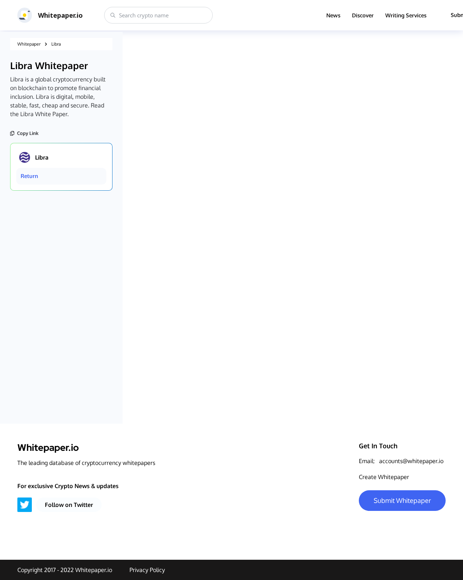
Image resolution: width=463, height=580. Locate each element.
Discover (363, 15)
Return (29, 176)
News (333, 15)
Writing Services (405, 15)
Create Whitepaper (384, 476)
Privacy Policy (147, 569)
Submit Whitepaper (402, 500)
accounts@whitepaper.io (411, 461)
